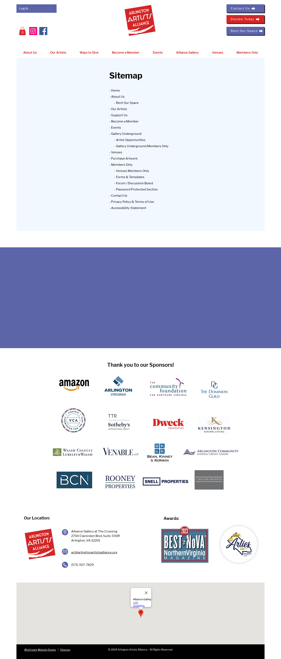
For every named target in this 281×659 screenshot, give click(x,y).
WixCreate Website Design (40, 649)
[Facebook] (43, 31)
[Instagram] (33, 31)
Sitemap (65, 649)
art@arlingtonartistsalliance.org (94, 552)
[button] (22, 31)
